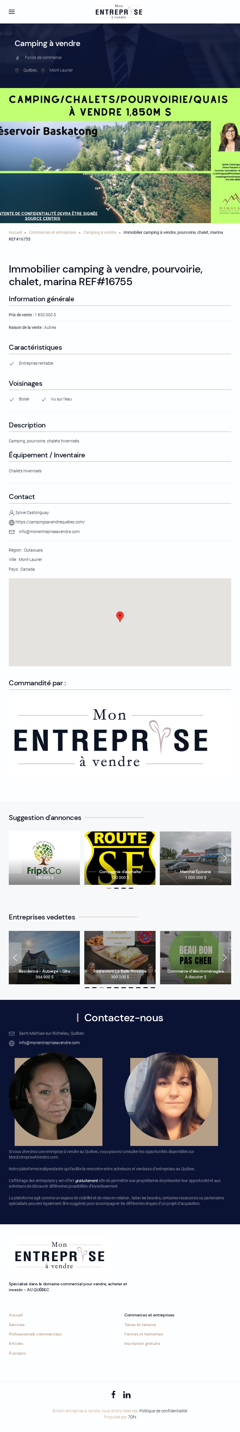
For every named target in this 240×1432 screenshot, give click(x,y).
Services (17, 1324)
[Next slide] (224, 858)
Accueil (15, 232)
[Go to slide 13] (116, 987)
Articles (16, 1343)
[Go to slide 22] (138, 987)
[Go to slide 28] (153, 987)
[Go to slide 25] (145, 987)
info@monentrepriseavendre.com (49, 531)
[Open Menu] (12, 11)
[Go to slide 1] (109, 888)
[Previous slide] (15, 858)
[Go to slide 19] (131, 987)
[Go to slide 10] (131, 888)
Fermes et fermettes (143, 1334)
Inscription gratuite (142, 1343)
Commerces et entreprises (52, 232)
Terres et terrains (140, 1324)
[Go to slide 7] (123, 888)
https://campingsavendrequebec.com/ (50, 522)
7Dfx (132, 1417)
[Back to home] (120, 11)
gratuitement (86, 1180)
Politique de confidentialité (163, 1411)
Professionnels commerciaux (35, 1334)
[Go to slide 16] (123, 987)
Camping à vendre (99, 232)
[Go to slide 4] (116, 888)
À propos (17, 1353)
